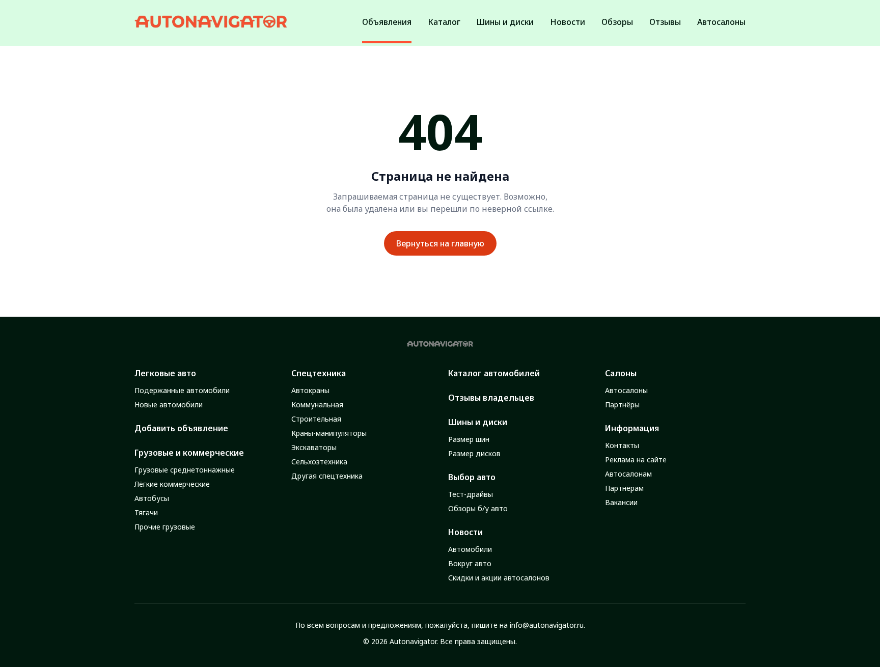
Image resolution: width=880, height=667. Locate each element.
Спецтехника (318, 373)
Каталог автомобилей (494, 373)
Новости (465, 532)
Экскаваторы (314, 447)
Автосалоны (626, 390)
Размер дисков (474, 453)
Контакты (622, 445)
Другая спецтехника (327, 476)
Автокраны (310, 390)
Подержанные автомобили (182, 390)
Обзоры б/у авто (478, 508)
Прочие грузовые (164, 527)
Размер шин (468, 439)
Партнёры (622, 404)
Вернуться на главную (440, 243)
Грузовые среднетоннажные (184, 470)
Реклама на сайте (636, 459)
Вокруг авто (469, 563)
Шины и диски (477, 422)
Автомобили (470, 549)
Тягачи (146, 512)
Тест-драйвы (470, 494)
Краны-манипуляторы (329, 433)
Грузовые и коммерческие (189, 452)
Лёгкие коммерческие (172, 484)
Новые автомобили (168, 404)
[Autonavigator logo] (210, 21)
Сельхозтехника (319, 461)
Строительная (316, 419)
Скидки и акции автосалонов (498, 577)
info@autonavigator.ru (547, 625)
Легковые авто (165, 373)
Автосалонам (628, 474)
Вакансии (621, 502)
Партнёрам (624, 488)
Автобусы (151, 498)
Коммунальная (317, 404)
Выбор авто (472, 477)
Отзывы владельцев (491, 397)
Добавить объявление (181, 428)
